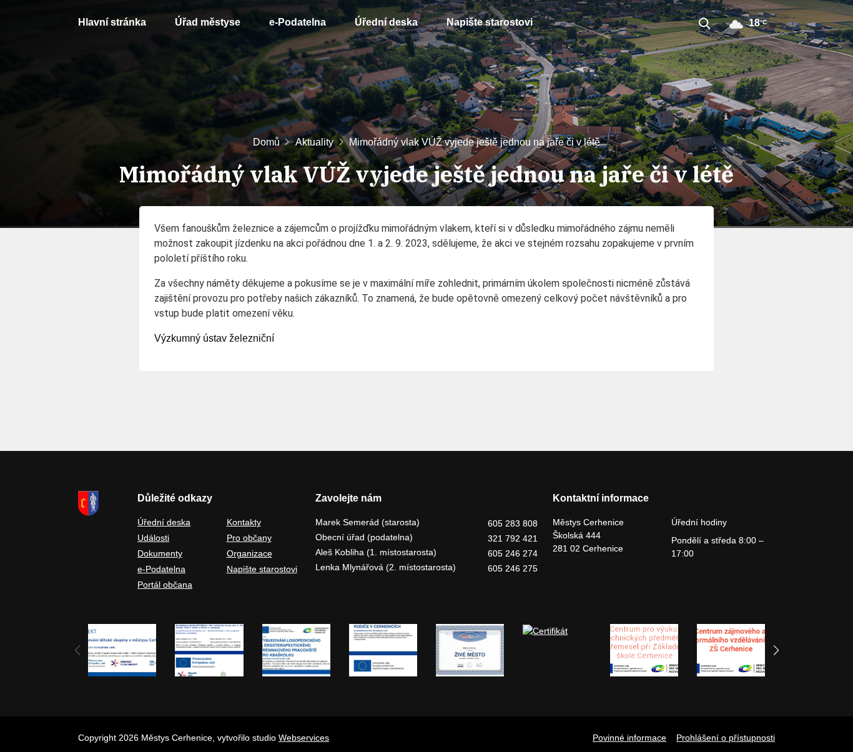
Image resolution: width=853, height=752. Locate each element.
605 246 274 (513, 553)
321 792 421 (513, 538)
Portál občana (164, 585)
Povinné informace (629, 738)
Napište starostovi (489, 22)
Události (153, 538)
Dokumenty (159, 553)
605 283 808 (513, 523)
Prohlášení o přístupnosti (725, 738)
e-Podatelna (297, 22)
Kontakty (244, 522)
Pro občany (249, 538)
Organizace (249, 553)
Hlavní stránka (112, 22)
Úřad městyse (207, 22)
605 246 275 (513, 568)
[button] (775, 650)
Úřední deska (386, 22)
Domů (266, 142)
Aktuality (314, 142)
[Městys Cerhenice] (100, 503)
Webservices (304, 738)
